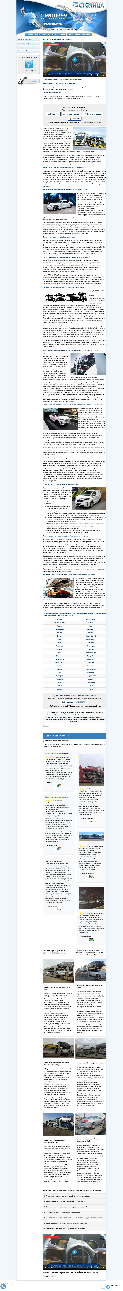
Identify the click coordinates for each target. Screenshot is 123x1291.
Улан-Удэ (91, 649)
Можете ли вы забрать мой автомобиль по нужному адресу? (68, 1196)
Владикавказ (90, 639)
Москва (59, 619)
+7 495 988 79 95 (115, 1286)
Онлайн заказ (74, 34)
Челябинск (90, 629)
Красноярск (91, 646)
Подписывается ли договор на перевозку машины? (65, 1201)
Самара (90, 679)
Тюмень (91, 633)
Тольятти (59, 682)
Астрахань (59, 679)
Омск (59, 639)
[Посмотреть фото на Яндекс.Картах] (91, 836)
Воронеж (91, 662)
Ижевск (59, 669)
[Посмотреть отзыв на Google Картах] (58, 785)
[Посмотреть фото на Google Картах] (58, 754)
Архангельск (59, 662)
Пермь (59, 626)
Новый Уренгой (91, 636)
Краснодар (90, 666)
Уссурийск (90, 656)
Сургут (59, 636)
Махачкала (90, 672)
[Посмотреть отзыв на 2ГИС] (58, 909)
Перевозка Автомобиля (25, 39)
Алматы (59, 689)
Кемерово (59, 646)
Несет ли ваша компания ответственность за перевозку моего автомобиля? (74, 1218)
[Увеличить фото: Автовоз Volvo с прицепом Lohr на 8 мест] (58, 982)
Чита (59, 652)
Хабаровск (59, 656)
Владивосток (59, 659)
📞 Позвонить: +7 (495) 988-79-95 (74, 702)
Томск (59, 643)
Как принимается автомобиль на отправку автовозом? (66, 1207)
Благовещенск (91, 652)
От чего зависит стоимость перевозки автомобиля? (65, 1229)
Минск (91, 689)
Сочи (59, 672)
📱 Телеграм (75, 119)
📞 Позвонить (53, 114)
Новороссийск (91, 676)
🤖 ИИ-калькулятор (71, 114)
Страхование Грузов (24, 51)
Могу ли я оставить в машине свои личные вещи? (64, 1212)
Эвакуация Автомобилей (25, 47)
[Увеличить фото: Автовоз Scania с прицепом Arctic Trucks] (90, 981)
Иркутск (59, 649)
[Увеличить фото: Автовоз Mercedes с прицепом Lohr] (90, 1058)
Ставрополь (91, 682)
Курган (59, 633)
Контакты (86, 34)
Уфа (91, 626)
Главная (29, 34)
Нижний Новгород (59, 623)
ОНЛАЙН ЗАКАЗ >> (31, 80)
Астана (91, 686)
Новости (52, 34)
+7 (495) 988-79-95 (31, 81)
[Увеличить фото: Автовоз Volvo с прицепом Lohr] (58, 1136)
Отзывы (61, 34)
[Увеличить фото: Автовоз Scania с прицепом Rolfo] (90, 1134)
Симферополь (91, 669)
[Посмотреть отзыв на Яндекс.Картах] (91, 876)
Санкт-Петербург (91, 619)
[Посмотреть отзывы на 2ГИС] (91, 770)
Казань (90, 623)
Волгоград (59, 676)
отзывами (65, 98)
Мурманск (90, 659)
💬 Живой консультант (92, 114)
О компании (40, 34)
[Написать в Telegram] (108, 1288)
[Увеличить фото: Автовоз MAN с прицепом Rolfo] (58, 1058)
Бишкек (59, 686)
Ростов (59, 666)
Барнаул (91, 643)
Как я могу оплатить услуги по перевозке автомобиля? (66, 1223)
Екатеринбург (59, 629)
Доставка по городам (24, 43)
